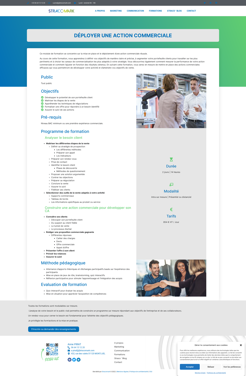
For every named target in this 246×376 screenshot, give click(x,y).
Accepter (190, 367)
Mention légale (200, 373)
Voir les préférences (232, 367)
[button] (241, 345)
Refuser (211, 367)
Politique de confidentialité (216, 373)
